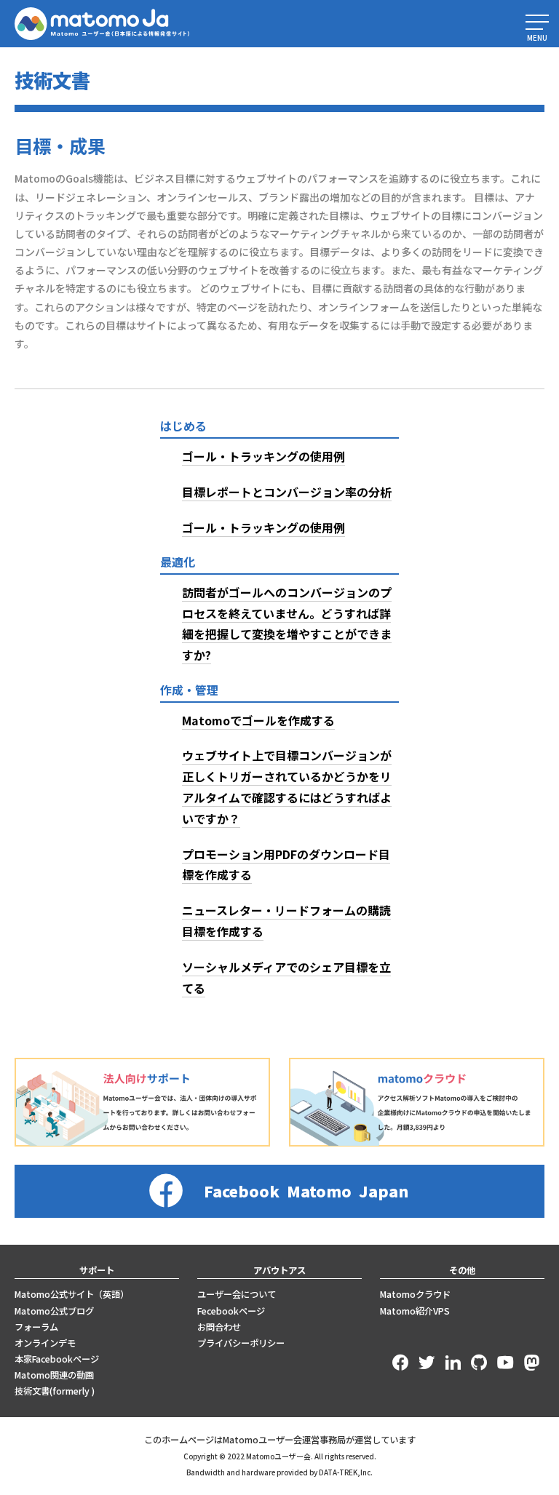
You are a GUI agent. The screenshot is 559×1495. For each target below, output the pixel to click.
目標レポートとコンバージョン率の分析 (287, 492)
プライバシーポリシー (241, 1343)
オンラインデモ (45, 1343)
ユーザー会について (236, 1294)
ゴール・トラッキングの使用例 (263, 456)
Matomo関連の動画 (54, 1375)
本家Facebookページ (57, 1359)
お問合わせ (219, 1326)
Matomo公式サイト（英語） (72, 1294)
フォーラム (36, 1326)
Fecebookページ (231, 1310)
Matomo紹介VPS (415, 1310)
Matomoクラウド (415, 1294)
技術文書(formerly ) (55, 1391)
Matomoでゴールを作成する (258, 720)
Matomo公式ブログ (54, 1310)
